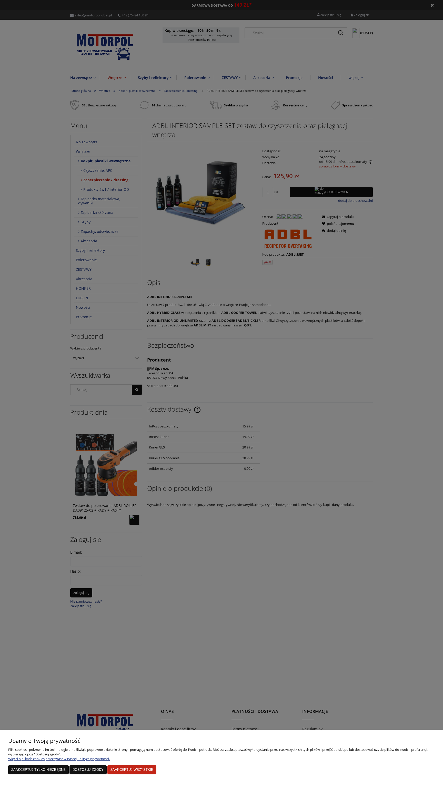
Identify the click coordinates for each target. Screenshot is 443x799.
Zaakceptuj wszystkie (131, 770)
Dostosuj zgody (88, 770)
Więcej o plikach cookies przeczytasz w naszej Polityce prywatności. (59, 758)
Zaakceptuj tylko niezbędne (38, 770)
